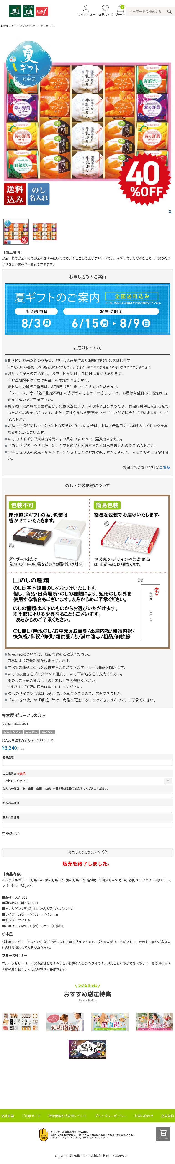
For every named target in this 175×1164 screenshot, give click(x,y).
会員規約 (167, 1116)
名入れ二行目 (11, 803)
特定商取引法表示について (68, 1116)
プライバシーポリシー (110, 1116)
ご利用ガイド (31, 1116)
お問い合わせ (143, 1116)
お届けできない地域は (146, 467)
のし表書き (14, 773)
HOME (5, 26)
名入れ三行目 (11, 817)
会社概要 (7, 1116)
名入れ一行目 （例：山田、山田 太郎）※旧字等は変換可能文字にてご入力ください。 (56, 788)
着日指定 (8, 757)
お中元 (16, 26)
